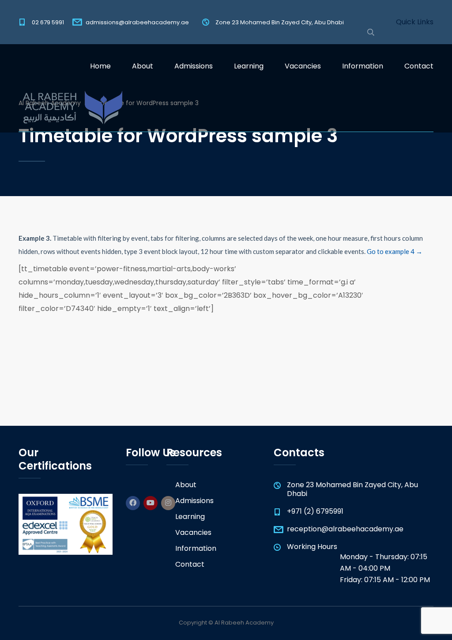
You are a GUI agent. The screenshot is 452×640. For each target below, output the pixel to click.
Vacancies (303, 66)
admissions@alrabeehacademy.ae (137, 22)
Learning (249, 66)
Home (100, 66)
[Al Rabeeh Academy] (70, 110)
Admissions (193, 66)
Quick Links (414, 22)
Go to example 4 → (394, 251)
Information (362, 66)
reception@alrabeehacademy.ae (345, 529)
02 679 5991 (48, 22)
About (142, 66)
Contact (418, 66)
